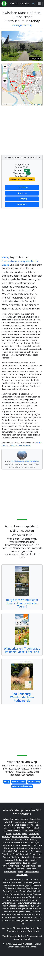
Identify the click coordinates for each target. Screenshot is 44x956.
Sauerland (6, 854)
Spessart (37, 857)
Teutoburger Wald (10, 865)
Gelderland (28, 830)
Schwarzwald (36, 854)
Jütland (8, 833)
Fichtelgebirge (17, 827)
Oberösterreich (22, 845)
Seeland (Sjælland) (11, 857)
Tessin (34, 863)
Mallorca (19, 839)
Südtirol (34, 860)
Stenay (5, 257)
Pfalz (32, 845)
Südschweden (22, 860)
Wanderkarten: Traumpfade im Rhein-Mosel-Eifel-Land (22, 650)
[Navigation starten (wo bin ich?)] (5, 81)
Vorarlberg (31, 868)
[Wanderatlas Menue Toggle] (39, 3)
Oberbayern (34, 842)
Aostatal (24, 819)
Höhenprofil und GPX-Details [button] (22, 179)
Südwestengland (13, 863)
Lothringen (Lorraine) (22, 25)
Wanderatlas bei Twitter (13, 936)
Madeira (10, 839)
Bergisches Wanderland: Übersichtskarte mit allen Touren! (22, 603)
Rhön (19, 848)
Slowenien (26, 857)
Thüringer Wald (28, 865)
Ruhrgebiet (28, 848)
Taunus (26, 863)
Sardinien (35, 851)
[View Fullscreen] (5, 76)
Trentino (20, 868)
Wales (20, 871)
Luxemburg (36, 836)
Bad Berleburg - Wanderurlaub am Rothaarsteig (22, 697)
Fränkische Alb (32, 827)
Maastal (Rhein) (34, 782)
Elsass (6, 827)
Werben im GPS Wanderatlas (15, 928)
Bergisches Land (18, 822)
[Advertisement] (22, 130)
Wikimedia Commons (21, 445)
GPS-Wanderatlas (19, 3)
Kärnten (17, 833)
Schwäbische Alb (20, 854)
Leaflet (16, 105)
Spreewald (10, 860)
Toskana (11, 868)
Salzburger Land (21, 851)
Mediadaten (36, 928)
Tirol (39, 865)
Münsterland (9, 842)
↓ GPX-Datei (22, 187)
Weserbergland (32, 871)
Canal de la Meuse (18, 782)
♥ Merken (22, 193)
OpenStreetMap (32, 105)
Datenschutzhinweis (16, 931)
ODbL (39, 105)
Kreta (24, 833)
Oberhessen (7, 845)
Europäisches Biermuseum (22, 786)
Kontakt (27, 939)
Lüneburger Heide (20, 836)
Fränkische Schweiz (13, 830)
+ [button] (5, 66)
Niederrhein (21, 842)
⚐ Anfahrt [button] (22, 198)
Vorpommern (10, 871)
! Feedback (22, 204)
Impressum (33, 931)
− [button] (5, 70)
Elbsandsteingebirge (29, 825)
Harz (37, 830)
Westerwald (22, 874)
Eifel (17, 825)
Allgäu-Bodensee (11, 819)
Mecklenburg (31, 839)
